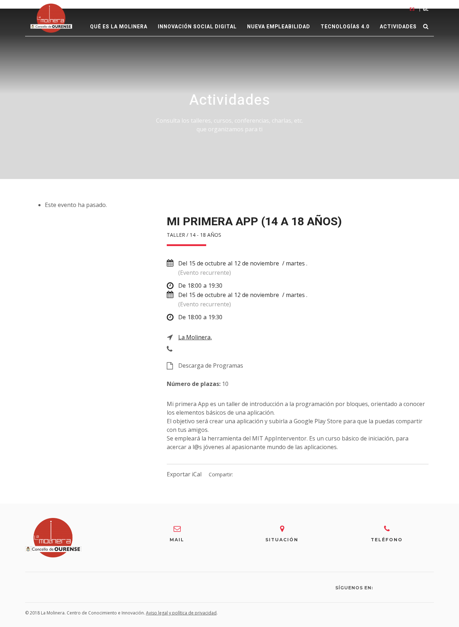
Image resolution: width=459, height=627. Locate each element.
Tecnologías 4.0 (345, 26)
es (412, 9)
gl (426, 9)
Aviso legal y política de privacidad (181, 613)
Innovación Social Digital (197, 26)
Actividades (398, 26)
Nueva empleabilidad (278, 26)
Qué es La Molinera (118, 26)
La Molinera (194, 337)
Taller (176, 234)
